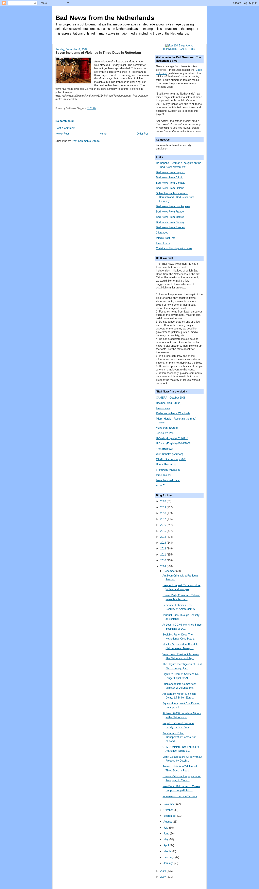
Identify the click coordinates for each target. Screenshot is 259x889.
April (166, 845)
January (168, 863)
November (169, 804)
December (169, 570)
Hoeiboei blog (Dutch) (168, 402)
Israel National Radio (168, 480)
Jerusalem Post (165, 433)
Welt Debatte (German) (169, 454)
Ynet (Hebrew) (164, 448)
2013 (163, 542)
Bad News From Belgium (170, 172)
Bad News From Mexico (170, 216)
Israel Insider (163, 475)
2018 (163, 513)
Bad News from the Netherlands (104, 17)
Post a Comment (65, 127)
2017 (163, 519)
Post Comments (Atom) (86, 140)
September (170, 815)
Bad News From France (170, 211)
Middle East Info (165, 237)
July (166, 827)
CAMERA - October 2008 (170, 397)
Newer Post (62, 133)
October (168, 809)
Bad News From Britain (169, 177)
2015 (163, 530)
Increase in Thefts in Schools (179, 796)
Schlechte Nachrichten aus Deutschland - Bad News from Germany (175, 197)
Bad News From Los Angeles (173, 206)
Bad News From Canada (170, 182)
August (168, 821)
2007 (163, 876)
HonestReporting (165, 464)
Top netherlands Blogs (179, 48)
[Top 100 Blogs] (179, 45)
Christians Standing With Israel (174, 248)
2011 (163, 554)
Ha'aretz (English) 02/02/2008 (173, 443)
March (167, 851)
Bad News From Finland (170, 187)
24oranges (162, 232)
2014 (163, 536)
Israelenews (163, 408)
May (166, 839)
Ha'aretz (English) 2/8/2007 (172, 438)
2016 (163, 524)
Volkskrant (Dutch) (167, 427)
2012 (163, 548)
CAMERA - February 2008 (171, 459)
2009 (163, 566)
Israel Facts (163, 243)
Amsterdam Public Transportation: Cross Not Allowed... (179, 737)
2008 (163, 870)
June (166, 833)
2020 (163, 501)
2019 (163, 507)
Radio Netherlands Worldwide (173, 413)
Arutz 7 (160, 485)
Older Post (143, 133)
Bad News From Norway (170, 222)
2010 (163, 560)
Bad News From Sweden (170, 227)
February (169, 857)
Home (103, 133)
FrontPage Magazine (168, 469)
